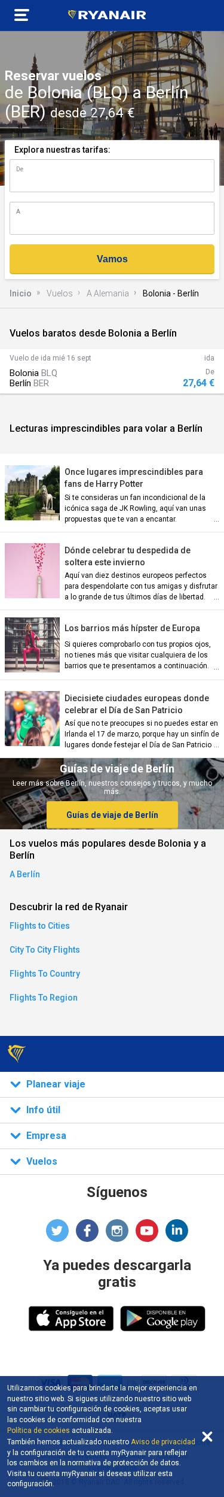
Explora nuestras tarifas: (62, 149)
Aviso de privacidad (163, 1442)
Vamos (112, 259)
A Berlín (25, 874)
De (19, 169)
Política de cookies (38, 1430)
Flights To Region (44, 997)
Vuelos (60, 293)
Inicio (21, 293)
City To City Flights (45, 949)
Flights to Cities (40, 926)
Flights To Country (45, 973)
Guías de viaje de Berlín (112, 815)
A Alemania (108, 293)
